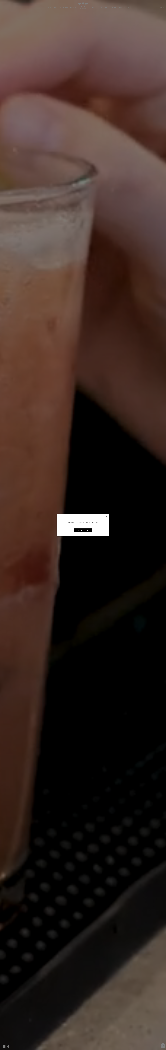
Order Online (83, 530)
